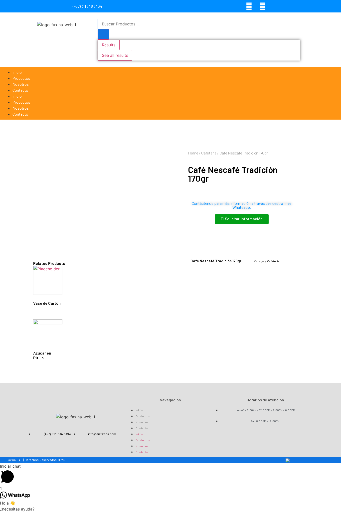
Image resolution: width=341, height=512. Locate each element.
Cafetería (208, 152)
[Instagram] (262, 6)
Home (193, 152)
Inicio (17, 72)
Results (108, 44)
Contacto (20, 90)
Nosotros (20, 84)
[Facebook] (249, 6)
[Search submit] (103, 34)
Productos (21, 78)
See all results (115, 55)
